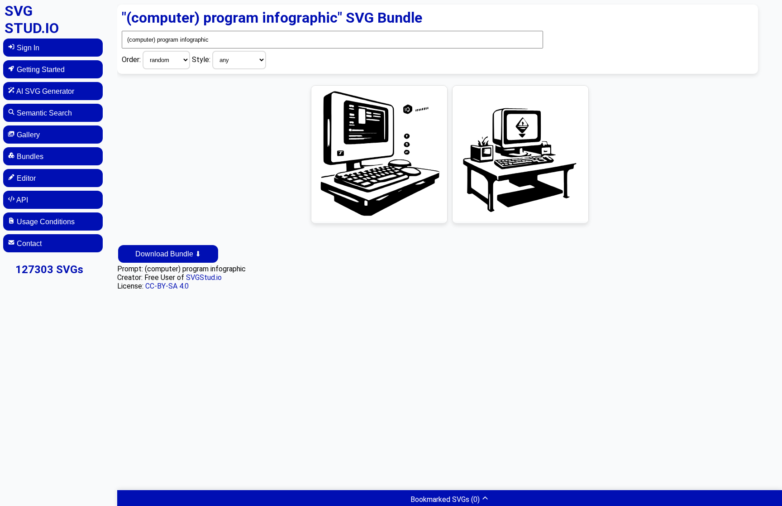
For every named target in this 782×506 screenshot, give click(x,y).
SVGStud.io (204, 277)
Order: (132, 59)
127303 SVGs (49, 269)
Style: (202, 59)
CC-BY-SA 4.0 (167, 286)
